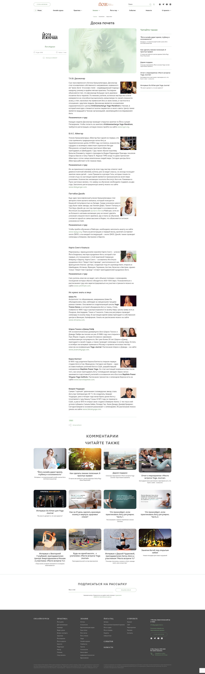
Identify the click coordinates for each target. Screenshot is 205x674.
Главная (95, 16)
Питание (59, 652)
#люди (71, 420)
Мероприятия (131, 627)
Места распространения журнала (114, 625)
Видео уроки (61, 630)
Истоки (82, 622)
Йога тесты (83, 633)
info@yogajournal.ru (156, 625)
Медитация (60, 647)
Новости (149, 10)
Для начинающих (62, 625)
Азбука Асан (107, 636)
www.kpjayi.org (75, 232)
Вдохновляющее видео (87, 627)
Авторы (106, 622)
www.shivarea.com (77, 320)
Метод (59, 649)
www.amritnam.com (82, 286)
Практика (77, 10)
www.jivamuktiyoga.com (79, 350)
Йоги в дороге (61, 641)
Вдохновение (84, 658)
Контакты (130, 633)
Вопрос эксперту (62, 633)
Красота (59, 644)
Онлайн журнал (85, 641)
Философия (84, 652)
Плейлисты (83, 644)
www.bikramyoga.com (91, 409)
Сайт (128, 625)
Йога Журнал (50, 47)
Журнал (129, 622)
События (132, 10)
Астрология (84, 625)
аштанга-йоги (96, 211)
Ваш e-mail (72, 590)
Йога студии (107, 627)
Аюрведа (60, 627)
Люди (82, 638)
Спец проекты (61, 655)
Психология (84, 649)
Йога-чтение (84, 636)
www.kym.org (123, 127)
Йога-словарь (108, 630)
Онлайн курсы (58, 10)
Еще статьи (83, 630)
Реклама (129, 630)
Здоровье (60, 636)
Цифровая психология (87, 655)
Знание (95, 10)
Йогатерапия (61, 638)
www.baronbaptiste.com (84, 379)
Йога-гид (113, 10)
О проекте (165, 10)
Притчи (82, 647)
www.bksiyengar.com (78, 187)
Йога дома (60, 622)
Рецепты (106, 633)
